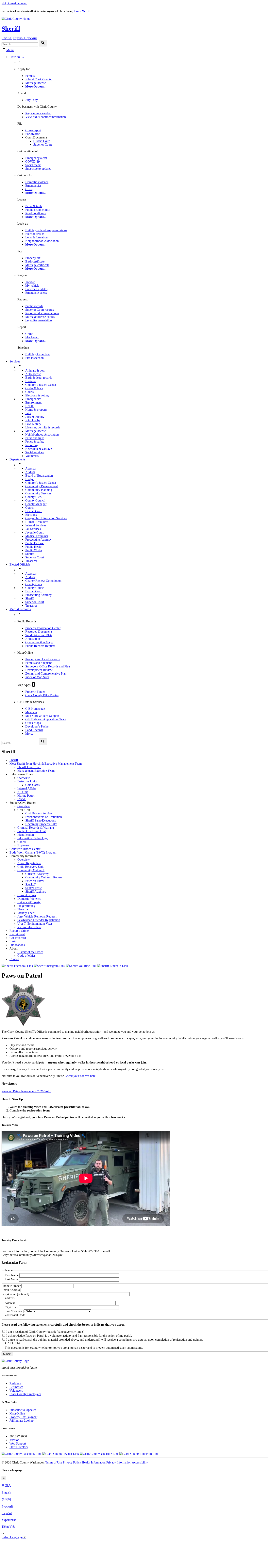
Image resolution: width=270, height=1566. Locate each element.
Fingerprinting (26, 905)
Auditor (30, 472)
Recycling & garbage (38, 448)
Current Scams (26, 895)
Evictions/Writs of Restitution (43, 817)
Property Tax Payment (23, 1417)
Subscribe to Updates (22, 1410)
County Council (35, 500)
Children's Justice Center (40, 384)
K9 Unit (22, 792)
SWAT (21, 799)
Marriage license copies (40, 316)
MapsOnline (17, 1413)
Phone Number (11, 1285)
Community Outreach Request (44, 877)
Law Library (33, 423)
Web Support (17, 1443)
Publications (17, 945)
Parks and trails (34, 438)
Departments (17, 459)
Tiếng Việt (8, 1526)
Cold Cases (32, 785)
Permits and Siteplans (38, 662)
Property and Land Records (42, 659)
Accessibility (140, 1462)
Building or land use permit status (46, 230)
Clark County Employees (25, 1394)
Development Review (39, 670)
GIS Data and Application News (45, 719)
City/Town (11, 1307)
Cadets (21, 841)
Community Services (38, 493)
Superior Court (42, 144)
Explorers (23, 845)
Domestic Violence (29, 898)
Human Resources (36, 521)
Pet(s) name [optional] (15, 1294)
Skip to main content (14, 3)
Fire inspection (34, 358)
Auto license (33, 374)
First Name (12, 1275)
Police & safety (34, 441)
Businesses (16, 1387)
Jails (28, 413)
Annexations (33, 638)
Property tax (33, 258)
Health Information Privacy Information (106, 1462)
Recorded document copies (42, 313)
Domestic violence (36, 182)
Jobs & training (34, 416)
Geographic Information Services (46, 518)
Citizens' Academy (37, 873)
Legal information (36, 237)
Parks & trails (33, 206)
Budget (29, 479)
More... (29, 733)
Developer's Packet (37, 726)
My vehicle (32, 285)
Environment (33, 402)
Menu (10, 50)
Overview (23, 777)
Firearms (22, 909)
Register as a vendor (38, 113)
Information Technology (32, 838)
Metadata (31, 712)
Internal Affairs (26, 788)
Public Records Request (40, 645)
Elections (31, 514)
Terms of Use (53, 1462)
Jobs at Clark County (38, 79)
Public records (34, 306)
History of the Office (30, 952)
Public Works (33, 550)
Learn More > (82, 10)
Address (10, 1303)
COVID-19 (32, 161)
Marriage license (35, 83)
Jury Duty (31, 100)
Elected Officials (19, 564)
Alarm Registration (29, 863)
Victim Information (29, 927)
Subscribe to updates (38, 168)
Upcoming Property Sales (41, 824)
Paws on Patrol (34, 881)
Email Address (11, 1290)
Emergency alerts (36, 158)
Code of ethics (26, 955)
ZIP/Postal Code (15, 1315)
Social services (34, 452)
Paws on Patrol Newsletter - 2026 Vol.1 (26, 1091)
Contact (14, 959)
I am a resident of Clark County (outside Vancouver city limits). (45, 1331)
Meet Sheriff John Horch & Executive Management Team (45, 763)
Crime (29, 333)
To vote (30, 282)
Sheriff (11, 28)
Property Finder (35, 691)
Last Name (11, 1279)
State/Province (14, 1311)
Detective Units (27, 781)
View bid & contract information (45, 117)
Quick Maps (33, 723)
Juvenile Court (34, 532)
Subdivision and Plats (38, 635)
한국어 (6, 1499)
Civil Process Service (38, 813)
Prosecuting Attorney (38, 539)
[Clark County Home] (16, 18)
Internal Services (35, 525)
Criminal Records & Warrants (35, 827)
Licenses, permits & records (42, 427)
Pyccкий (7, 1506)
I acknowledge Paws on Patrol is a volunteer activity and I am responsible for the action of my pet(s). (69, 1335)
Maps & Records (20, 609)
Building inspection (37, 354)
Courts (29, 391)
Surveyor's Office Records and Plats (47, 666)
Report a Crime (19, 930)
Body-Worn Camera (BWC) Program (32, 852)
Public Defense (34, 543)
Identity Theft (25, 913)
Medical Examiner (36, 536)
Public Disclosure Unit (31, 831)
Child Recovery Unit (30, 866)
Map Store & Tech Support (42, 715)
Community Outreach (30, 870)
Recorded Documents (38, 631)
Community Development (41, 486)
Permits (30, 75)
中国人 (6, 1485)
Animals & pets (35, 370)
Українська (9, 1520)
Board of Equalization (39, 475)
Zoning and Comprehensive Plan (45, 673)
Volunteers (32, 455)
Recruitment (17, 934)
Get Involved (17, 937)
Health (29, 406)
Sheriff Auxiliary (35, 891)
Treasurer (31, 561)
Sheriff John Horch (29, 767)
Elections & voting (37, 395)
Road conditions (35, 213)
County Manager (35, 504)
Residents (15, 1383)
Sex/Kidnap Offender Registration (38, 920)
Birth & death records (38, 377)
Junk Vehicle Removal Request (36, 916)
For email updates (36, 289)
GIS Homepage (35, 708)
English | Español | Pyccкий (19, 38)
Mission (14, 1440)
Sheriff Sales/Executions (40, 820)
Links (13, 941)
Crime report (33, 130)
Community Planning (38, 489)
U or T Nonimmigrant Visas (34, 923)
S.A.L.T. (30, 884)
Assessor (30, 468)
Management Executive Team (36, 770)
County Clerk (33, 497)
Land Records (34, 730)
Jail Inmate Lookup (21, 1420)
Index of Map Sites (37, 677)
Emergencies (33, 185)
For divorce (32, 134)
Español (7, 1513)
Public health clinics (37, 209)
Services (14, 361)
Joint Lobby (32, 420)
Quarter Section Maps (39, 642)
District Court (41, 141)
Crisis (28, 189)
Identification (25, 834)
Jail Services (33, 529)
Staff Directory (18, 1447)
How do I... (16, 56)
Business (30, 381)
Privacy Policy (72, 1462)
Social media (33, 165)
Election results (34, 233)
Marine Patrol (25, 795)
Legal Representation (38, 320)
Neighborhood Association (42, 241)
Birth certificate (34, 261)
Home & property (36, 409)
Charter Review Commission (43, 580)
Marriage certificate (37, 265)
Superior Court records (39, 309)
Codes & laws (34, 388)
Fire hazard (32, 337)
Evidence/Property (29, 902)
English (6, 1492)
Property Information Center (42, 628)
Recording (31, 445)
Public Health (33, 546)
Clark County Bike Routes (42, 695)
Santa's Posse (33, 888)
